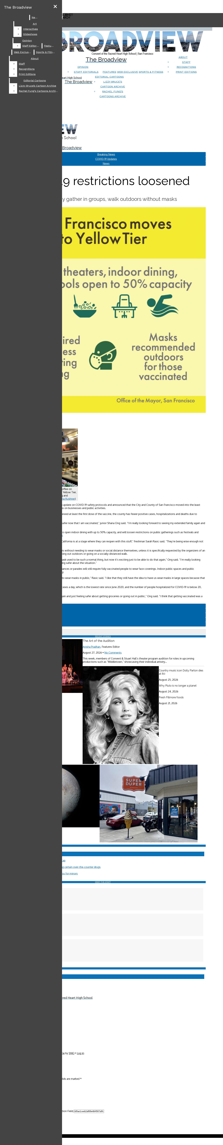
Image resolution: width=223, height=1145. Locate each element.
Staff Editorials (86, 71)
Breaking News (106, 154)
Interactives (30, 29)
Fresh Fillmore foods (171, 697)
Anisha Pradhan (91, 646)
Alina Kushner (67, 498)
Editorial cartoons (109, 76)
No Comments (113, 652)
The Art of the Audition (98, 640)
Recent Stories (103, 636)
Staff (186, 62)
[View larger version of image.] (103, 310)
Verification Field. (63, 1111)
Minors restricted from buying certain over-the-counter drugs (65, 867)
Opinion (83, 67)
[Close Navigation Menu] (55, 6)
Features (109, 71)
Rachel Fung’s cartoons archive (38, 91)
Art (35, 23)
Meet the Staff (103, 882)
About (183, 57)
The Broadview (18, 7)
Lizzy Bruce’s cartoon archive (37, 85)
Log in (80, 1053)
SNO (71, 1053)
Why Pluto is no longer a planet (178, 685)
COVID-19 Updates (106, 159)
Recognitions (186, 67)
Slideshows (30, 34)
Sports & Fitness (151, 71)
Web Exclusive (127, 71)
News (35, 17)
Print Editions (186, 71)
